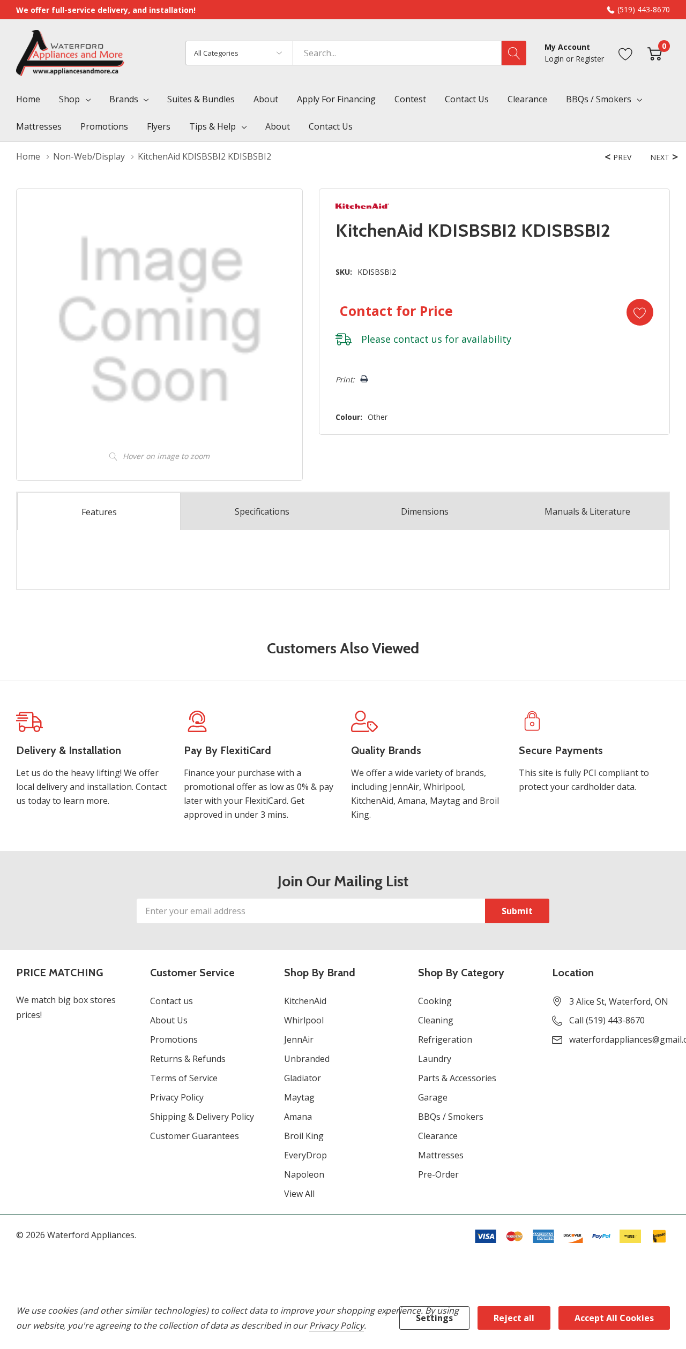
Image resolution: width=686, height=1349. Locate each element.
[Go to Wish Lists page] (625, 53)
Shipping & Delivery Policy (202, 1116)
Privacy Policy (177, 1097)
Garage (433, 1097)
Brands (123, 99)
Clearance (438, 1136)
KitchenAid (305, 1001)
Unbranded (307, 1059)
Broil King (304, 1136)
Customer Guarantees (194, 1136)
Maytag (299, 1097)
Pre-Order (438, 1174)
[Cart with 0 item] (654, 53)
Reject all (514, 1318)
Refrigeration (445, 1039)
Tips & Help (212, 126)
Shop (69, 99)
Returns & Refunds (188, 1059)
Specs (262, 511)
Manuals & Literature (587, 511)
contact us (417, 339)
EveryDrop (305, 1155)
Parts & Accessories (457, 1078)
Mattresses (441, 1155)
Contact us (171, 1001)
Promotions (174, 1039)
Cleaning (435, 1020)
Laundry (434, 1059)
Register (590, 59)
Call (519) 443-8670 (607, 1020)
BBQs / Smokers (598, 99)
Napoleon (304, 1174)
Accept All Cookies (614, 1318)
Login (555, 59)
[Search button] (514, 53)
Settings (434, 1318)
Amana (298, 1116)
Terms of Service (184, 1078)
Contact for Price (396, 311)
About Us (169, 1020)
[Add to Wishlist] (640, 312)
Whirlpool (304, 1020)
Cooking (435, 1001)
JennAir (299, 1039)
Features (99, 512)
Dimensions (425, 511)
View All (299, 1194)
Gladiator (302, 1078)
